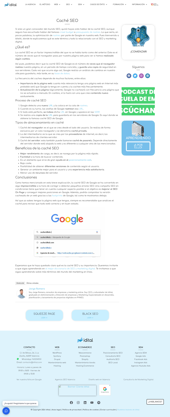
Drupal (57, 359)
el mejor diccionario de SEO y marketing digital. (70, 269)
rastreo (56, 35)
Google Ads (141, 356)
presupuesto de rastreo (88, 32)
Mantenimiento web (57, 363)
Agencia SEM (141, 353)
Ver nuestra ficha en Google (29, 380)
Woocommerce (85, 353)
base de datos (62, 73)
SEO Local (113, 363)
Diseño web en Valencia (99, 380)
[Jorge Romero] (22, 298)
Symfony (57, 356)
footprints (57, 196)
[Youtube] (92, 403)
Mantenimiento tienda (85, 363)
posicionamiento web (80, 160)
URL (51, 105)
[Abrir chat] (6, 411)
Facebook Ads (140, 359)
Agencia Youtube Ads (140, 366)
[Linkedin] (147, 75)
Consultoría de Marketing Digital (138, 380)
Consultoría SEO (113, 356)
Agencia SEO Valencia (65, 380)
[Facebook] (129, 75)
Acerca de (20, 283)
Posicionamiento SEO (113, 353)
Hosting (57, 366)
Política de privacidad (71, 410)
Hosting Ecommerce (85, 366)
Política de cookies (91, 410)
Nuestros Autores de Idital (128, 410)
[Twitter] (135, 75)
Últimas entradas (32, 283)
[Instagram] (141, 75)
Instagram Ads (140, 363)
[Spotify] (99, 403)
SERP (96, 112)
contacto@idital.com (32, 362)
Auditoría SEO (113, 359)
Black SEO (90, 313)
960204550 (36, 359)
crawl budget (66, 32)
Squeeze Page (44, 313)
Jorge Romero (37, 289)
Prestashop (85, 356)
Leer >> (44, 318)
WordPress (57, 353)
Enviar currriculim (108, 410)
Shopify (85, 359)
